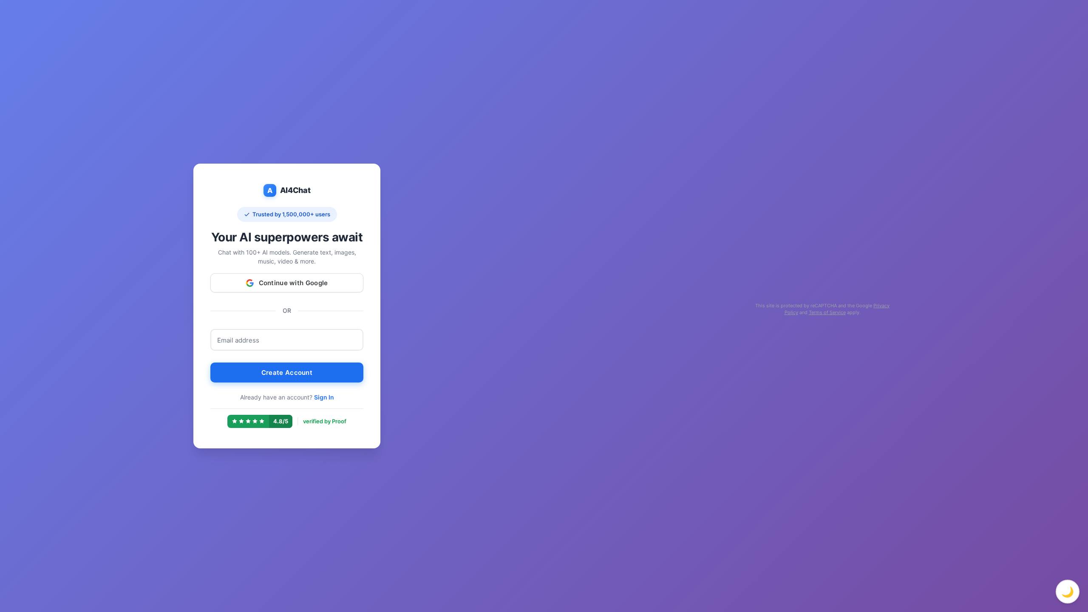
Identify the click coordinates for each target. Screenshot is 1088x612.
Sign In (324, 397)
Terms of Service (827, 312)
